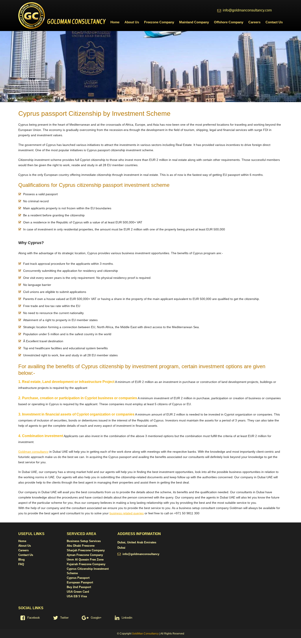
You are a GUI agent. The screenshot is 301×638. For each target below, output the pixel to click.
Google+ (96, 617)
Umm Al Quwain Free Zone (85, 559)
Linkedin (127, 617)
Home (114, 22)
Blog (21, 559)
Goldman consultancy (33, 451)
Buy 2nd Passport (79, 587)
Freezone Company (159, 22)
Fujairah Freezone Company (86, 564)
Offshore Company (228, 22)
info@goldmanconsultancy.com (247, 10)
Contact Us (274, 22)
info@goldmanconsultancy (141, 554)
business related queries (127, 513)
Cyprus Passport (78, 577)
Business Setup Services (84, 541)
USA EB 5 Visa (77, 596)
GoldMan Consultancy (145, 633)
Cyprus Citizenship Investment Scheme (88, 571)
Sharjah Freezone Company (86, 550)
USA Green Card (78, 591)
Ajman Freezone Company (85, 555)
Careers (254, 22)
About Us (131, 22)
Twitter (64, 617)
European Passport (80, 582)
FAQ (21, 564)
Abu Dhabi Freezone (81, 545)
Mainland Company (194, 22)
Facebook (33, 617)
